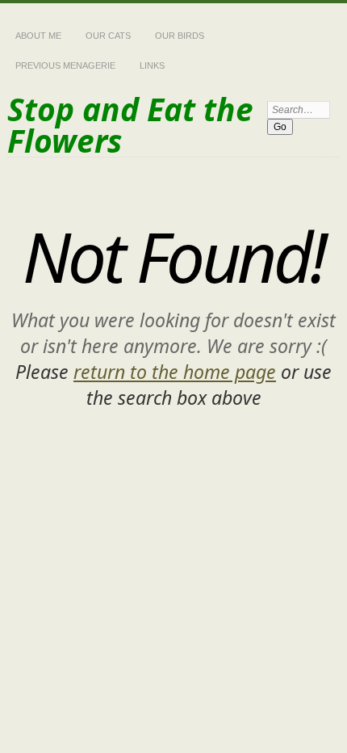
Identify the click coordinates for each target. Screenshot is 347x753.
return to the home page (174, 372)
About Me (38, 35)
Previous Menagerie (65, 65)
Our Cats (108, 35)
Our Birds (179, 35)
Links (152, 65)
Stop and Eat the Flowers (130, 124)
